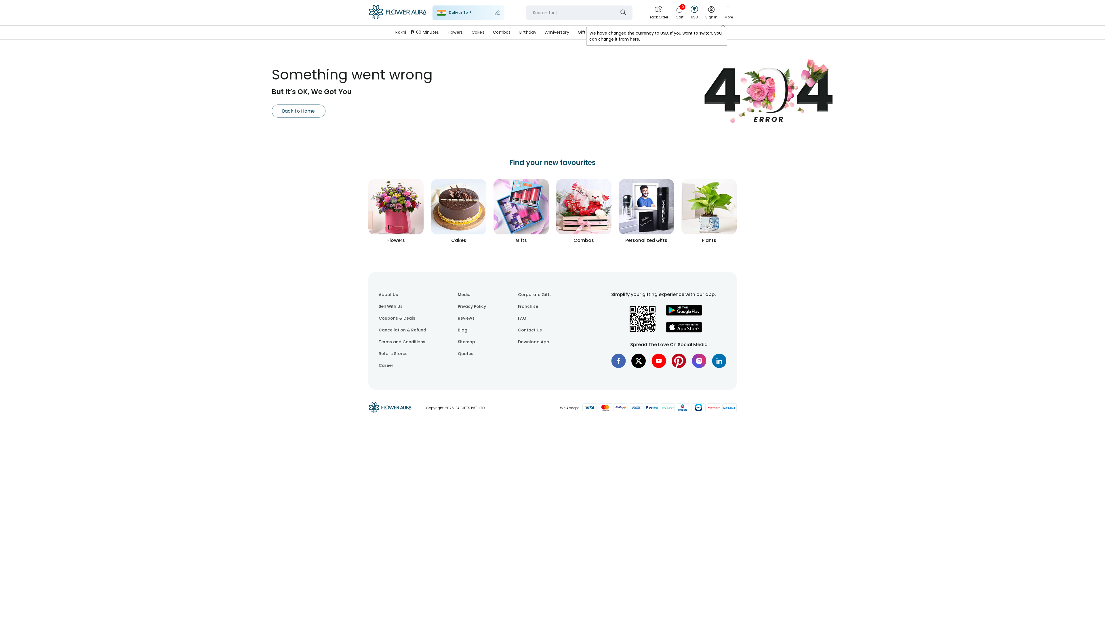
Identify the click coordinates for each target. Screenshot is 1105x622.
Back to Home (298, 111)
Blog (462, 330)
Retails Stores (393, 353)
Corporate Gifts (535, 294)
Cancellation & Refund (402, 330)
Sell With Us (391, 306)
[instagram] (699, 361)
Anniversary (557, 32)
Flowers (455, 32)
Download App (533, 342)
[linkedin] (719, 361)
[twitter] (638, 361)
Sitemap (466, 342)
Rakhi (400, 32)
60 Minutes (427, 32)
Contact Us (530, 330)
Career (386, 365)
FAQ (522, 318)
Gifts (583, 32)
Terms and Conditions (402, 342)
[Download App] (684, 314)
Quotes (465, 353)
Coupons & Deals (397, 318)
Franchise (528, 306)
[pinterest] (679, 361)
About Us (388, 294)
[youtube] (658, 361)
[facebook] (618, 361)
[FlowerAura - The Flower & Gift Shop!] (397, 18)
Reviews (466, 318)
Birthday (527, 32)
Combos (502, 32)
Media (464, 294)
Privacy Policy (472, 306)
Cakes (478, 32)
